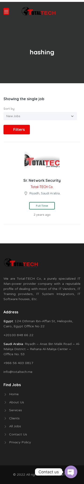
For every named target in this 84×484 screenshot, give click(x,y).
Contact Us (18, 434)
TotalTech (63, 475)
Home (14, 394)
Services (15, 410)
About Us (16, 402)
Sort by (9, 108)
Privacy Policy (20, 442)
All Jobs (15, 426)
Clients (14, 418)
